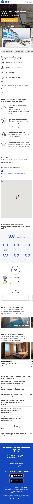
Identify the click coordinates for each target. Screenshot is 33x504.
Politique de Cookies (9, 497)
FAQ (21, 466)
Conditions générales (22, 497)
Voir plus (3, 92)
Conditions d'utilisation (16, 499)
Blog (18, 466)
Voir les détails (15, 297)
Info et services (7, 51)
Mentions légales (8, 495)
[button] (16, 198)
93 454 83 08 (18, 492)
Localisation (19, 51)
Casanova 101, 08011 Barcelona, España (16, 490)
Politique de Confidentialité (22, 495)
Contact (13, 466)
